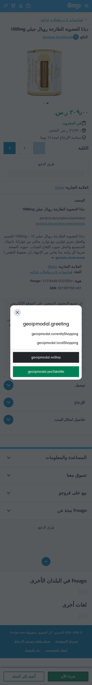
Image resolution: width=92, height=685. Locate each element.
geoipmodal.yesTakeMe (46, 372)
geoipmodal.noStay (46, 357)
